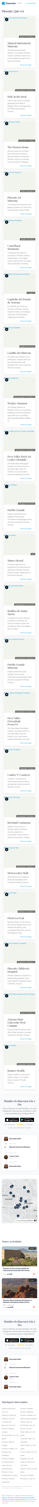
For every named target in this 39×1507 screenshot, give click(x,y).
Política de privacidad (8, 1499)
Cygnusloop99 (21, 816)
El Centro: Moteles (27, 1475)
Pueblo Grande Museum (16, 666)
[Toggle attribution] (35, 1220)
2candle (23, 239)
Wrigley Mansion (17, 403)
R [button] (21, 1198)
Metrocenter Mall (17, 873)
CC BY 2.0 (31, 768)
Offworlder (22, 503)
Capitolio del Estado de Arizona (19, 301)
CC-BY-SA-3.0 (30, 450)
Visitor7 (23, 191)
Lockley (22, 346)
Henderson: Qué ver (27, 1479)
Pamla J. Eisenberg (19, 397)
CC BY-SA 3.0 (30, 36)
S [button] (19, 1205)
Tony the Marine (20, 90)
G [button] (18, 1216)
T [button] (10, 1193)
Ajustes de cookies (20, 1499)
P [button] (28, 1191)
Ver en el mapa (26, 65)
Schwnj (23, 1013)
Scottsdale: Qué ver (27, 1425)
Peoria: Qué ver (26, 1429)
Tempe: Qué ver (26, 1422)
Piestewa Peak (15, 918)
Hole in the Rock (17, 96)
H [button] (20, 1201)
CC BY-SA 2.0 (30, 397)
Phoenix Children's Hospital (18, 970)
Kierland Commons (18, 822)
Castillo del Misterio (19, 352)
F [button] (15, 1208)
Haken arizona (21, 866)
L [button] (17, 1207)
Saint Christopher (20, 604)
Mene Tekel (23, 768)
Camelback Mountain (13, 247)
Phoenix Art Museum (14, 199)
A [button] (24, 1187)
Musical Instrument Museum (18, 45)
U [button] (18, 1206)
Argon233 (22, 36)
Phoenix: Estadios (26, 1412)
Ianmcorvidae (21, 1064)
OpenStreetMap (21, 1220)
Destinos (4, 1497)
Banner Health (16, 1070)
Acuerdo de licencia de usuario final (24, 1497)
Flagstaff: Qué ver (26, 1459)
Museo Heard (15, 560)
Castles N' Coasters (18, 774)
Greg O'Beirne (23, 140)
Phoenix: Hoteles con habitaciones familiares (9, 1452)
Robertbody (22, 911)
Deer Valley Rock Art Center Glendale (19, 458)
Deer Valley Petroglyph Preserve (13, 721)
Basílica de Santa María (17, 612)
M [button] (24, 1208)
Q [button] (13, 1196)
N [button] (11, 1187)
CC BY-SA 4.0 (30, 866)
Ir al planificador (31, 3)
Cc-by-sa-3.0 (30, 239)
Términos (10, 1497)
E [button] (25, 1201)
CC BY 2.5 (31, 140)
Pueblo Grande (16, 510)
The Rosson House (18, 147)
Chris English (21, 962)
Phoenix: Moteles (26, 1409)
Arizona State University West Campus (16, 1022)
